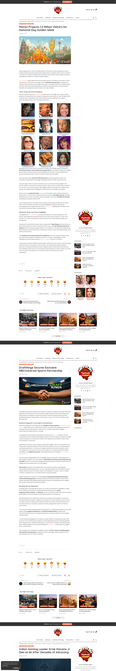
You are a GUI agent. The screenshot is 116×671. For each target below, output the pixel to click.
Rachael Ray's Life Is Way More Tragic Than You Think (28, 151)
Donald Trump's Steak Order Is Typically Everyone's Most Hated (46, 151)
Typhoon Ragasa (45, 239)
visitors (41, 193)
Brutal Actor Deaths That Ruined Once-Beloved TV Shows (64, 166)
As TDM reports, (23, 80)
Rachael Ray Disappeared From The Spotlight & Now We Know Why (63, 118)
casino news (29, 270)
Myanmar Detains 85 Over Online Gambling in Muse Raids (88, 245)
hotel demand (38, 94)
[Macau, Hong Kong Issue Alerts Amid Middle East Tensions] (77, 259)
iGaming (21, 427)
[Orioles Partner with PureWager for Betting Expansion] (77, 266)
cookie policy (5, 665)
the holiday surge (33, 215)
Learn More (67, 1)
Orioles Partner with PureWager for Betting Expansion (87, 266)
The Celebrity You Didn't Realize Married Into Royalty (90, 286)
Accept (16, 668)
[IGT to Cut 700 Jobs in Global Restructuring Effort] (77, 252)
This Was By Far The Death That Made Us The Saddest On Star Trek (28, 118)
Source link (22, 264)
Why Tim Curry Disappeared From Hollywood (80, 298)
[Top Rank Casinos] (57, 9)
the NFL (55, 435)
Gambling (31, 23)
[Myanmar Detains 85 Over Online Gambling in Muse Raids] (77, 245)
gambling (37, 270)
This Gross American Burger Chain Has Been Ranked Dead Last (28, 134)
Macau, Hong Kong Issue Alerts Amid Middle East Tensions (88, 259)
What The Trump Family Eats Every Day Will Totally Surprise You (46, 118)
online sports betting (65, 425)
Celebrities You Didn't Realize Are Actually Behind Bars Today (81, 286)
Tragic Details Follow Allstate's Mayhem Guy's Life (46, 134)
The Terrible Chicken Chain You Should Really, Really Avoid (46, 166)
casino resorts (49, 206)
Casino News (23, 23)
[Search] (96, 18)
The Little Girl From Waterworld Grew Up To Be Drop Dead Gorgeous (64, 134)
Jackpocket (52, 524)
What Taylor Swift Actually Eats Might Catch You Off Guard (64, 151)
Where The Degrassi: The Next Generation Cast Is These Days (91, 298)
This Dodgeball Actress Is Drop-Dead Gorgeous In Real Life (28, 166)
